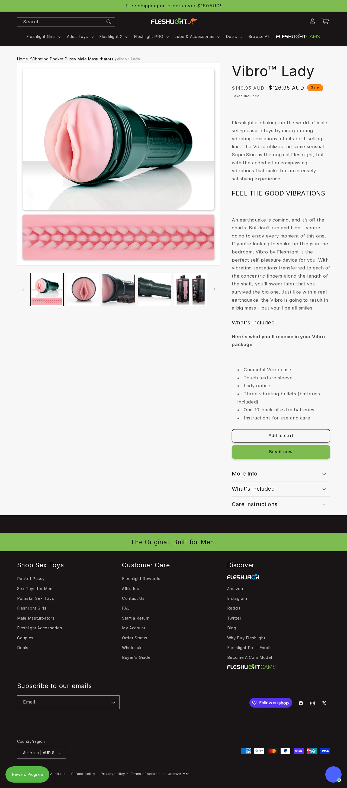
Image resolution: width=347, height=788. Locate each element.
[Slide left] (23, 289)
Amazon (235, 588)
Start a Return (136, 618)
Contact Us (133, 598)
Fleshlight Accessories (39, 628)
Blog (231, 628)
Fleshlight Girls (32, 608)
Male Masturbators (36, 618)
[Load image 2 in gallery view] (82, 289)
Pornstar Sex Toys (35, 598)
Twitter (234, 618)
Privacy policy (113, 774)
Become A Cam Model (249, 657)
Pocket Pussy (31, 578)
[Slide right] (214, 289)
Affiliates (130, 588)
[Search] (108, 22)
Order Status (134, 638)
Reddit (233, 608)
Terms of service (145, 774)
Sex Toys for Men (35, 588)
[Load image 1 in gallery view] (46, 289)
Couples (25, 638)
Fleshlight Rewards (141, 578)
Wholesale (132, 647)
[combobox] (66, 22)
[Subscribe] (113, 702)
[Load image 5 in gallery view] (190, 289)
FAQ (126, 608)
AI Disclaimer (178, 774)
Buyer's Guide (136, 657)
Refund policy (83, 774)
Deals (22, 647)
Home (22, 59)
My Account (133, 628)
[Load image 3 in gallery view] (118, 289)
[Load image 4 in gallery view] (154, 289)
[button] (43, 37)
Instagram (237, 598)
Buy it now (281, 451)
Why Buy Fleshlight (246, 638)
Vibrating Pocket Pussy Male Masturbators (72, 59)
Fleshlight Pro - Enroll (249, 647)
